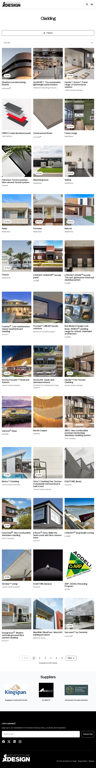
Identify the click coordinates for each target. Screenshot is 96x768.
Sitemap (91, 761)
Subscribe (87, 734)
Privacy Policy (82, 761)
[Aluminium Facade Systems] (76, 693)
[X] (9, 741)
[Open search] (87, 4)
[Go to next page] (71, 658)
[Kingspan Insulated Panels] (16, 693)
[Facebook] (3, 741)
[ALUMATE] (46, 693)
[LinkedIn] (14, 741)
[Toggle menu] (91, 4)
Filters (50, 33)
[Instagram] (20, 741)
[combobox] (48, 43)
